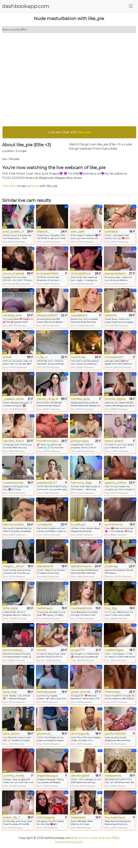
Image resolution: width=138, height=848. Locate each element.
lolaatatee (78, 817)
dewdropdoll (80, 775)
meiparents (113, 775)
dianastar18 (45, 566)
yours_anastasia (13, 273)
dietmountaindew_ (13, 524)
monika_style (80, 399)
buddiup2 (78, 524)
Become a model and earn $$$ (95, 838)
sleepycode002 (47, 315)
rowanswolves (13, 482)
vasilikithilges (114, 650)
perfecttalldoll (115, 733)
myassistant (79, 315)
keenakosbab (46, 692)
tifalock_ (43, 231)
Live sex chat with (69, 132)
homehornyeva (47, 441)
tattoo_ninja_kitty (47, 399)
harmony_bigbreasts (81, 482)
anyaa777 (78, 650)
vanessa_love (12, 315)
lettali (7, 357)
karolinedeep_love (13, 650)
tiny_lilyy (111, 608)
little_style (10, 608)
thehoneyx (113, 692)
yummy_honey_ (13, 775)
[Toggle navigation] (131, 6)
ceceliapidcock (81, 608)
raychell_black (13, 441)
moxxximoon (114, 357)
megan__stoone (13, 566)
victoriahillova (81, 273)
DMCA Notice (64, 842)
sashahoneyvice (81, 566)
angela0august (47, 775)
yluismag (111, 566)
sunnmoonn (114, 524)
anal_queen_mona (13, 231)
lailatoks (111, 315)
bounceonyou (115, 817)
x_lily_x (42, 357)
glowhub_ (44, 733)
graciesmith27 (47, 482)
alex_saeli (78, 231)
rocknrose (78, 357)
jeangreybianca (115, 273)
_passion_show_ (13, 399)
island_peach (114, 441)
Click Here (9, 186)
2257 (79, 842)
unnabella (44, 524)
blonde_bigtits (115, 399)
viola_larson (11, 733)
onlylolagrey (46, 817)
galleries (33, 186)
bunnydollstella (47, 273)
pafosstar (111, 231)
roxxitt (41, 650)
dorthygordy (80, 733)
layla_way (10, 692)
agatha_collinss (115, 482)
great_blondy (81, 692)
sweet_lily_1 (11, 817)
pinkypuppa (80, 441)
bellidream (45, 608)
